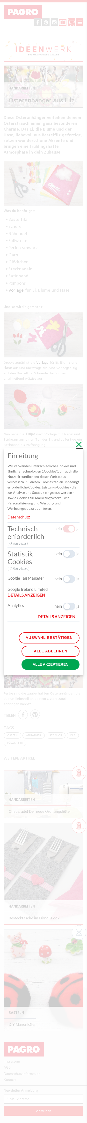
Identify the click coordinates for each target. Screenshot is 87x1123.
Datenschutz (18, 517)
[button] (28, 595)
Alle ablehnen (50, 651)
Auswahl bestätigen (49, 637)
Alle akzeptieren (50, 664)
